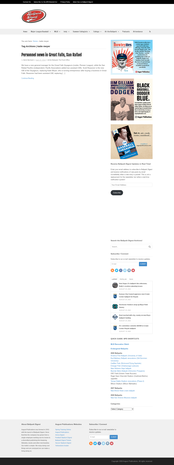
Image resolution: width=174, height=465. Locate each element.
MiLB (56, 31)
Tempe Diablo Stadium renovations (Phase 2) (127, 381)
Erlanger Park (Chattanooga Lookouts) (125, 366)
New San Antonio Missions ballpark (124, 397)
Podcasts (126, 31)
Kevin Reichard (28, 60)
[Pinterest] (133, 270)
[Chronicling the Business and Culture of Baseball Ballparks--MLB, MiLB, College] (34, 22)
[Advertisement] (107, 14)
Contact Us (27, 2)
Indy (65, 31)
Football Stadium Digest (63, 438)
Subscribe (117, 192)
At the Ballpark (111, 31)
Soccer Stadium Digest (63, 443)
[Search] (150, 246)
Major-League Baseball (40, 31)
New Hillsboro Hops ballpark (121, 368)
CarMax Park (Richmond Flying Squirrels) (126, 363)
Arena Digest (59, 435)
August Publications (62, 432)
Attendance (138, 31)
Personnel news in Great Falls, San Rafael (51, 54)
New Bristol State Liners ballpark (123, 390)
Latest (114, 279)
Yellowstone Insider (62, 446)
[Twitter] (117, 270)
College (96, 31)
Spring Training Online (63, 429)
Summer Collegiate (80, 31)
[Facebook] (121, 270)
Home (25, 31)
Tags (131, 279)
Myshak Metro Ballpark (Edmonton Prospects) (128, 371)
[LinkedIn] (125, 270)
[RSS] (113, 270)
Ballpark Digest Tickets (63, 440)
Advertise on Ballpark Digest (83, 2)
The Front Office (64, 60)
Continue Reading (27, 78)
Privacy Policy (65, 2)
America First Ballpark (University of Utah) (126, 355)
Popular (123, 279)
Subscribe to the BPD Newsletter (45, 2)
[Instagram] (129, 270)
